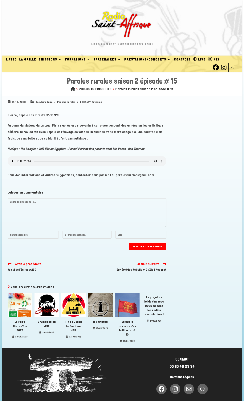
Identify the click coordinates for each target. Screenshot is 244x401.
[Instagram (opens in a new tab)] (223, 67)
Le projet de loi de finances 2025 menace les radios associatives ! (154, 305)
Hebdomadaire (44, 101)
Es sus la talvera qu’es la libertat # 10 (127, 328)
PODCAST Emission (91, 101)
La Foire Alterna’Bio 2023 (20, 326)
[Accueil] (73, 89)
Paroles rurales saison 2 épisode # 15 (144, 89)
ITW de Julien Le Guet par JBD (73, 326)
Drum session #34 (47, 324)
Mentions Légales (182, 377)
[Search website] (232, 68)
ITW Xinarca (100, 322)
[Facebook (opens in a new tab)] (216, 67)
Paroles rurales (66, 101)
